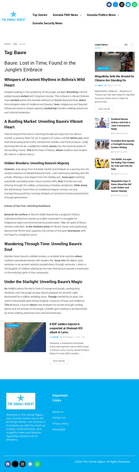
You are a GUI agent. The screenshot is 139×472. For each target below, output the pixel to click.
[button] (67, 15)
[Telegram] (128, 4)
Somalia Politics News (101, 15)
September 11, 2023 (71, 337)
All (126, 44)
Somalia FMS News (65, 15)
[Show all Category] (132, 44)
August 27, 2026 (120, 152)
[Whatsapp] (134, 4)
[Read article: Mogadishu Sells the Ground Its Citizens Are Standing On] (115, 62)
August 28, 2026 (113, 85)
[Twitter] (115, 4)
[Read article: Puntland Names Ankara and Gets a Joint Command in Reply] (102, 123)
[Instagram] (122, 4)
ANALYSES (103, 68)
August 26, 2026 (120, 196)
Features (12, 325)
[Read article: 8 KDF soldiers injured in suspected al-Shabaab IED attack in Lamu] (25, 337)
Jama (100, 85)
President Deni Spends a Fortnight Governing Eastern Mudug (122, 144)
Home (7, 44)
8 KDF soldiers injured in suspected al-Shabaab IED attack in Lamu (66, 328)
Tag (15, 44)
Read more (60, 360)
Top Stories (39, 15)
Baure (22, 44)
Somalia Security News (47, 23)
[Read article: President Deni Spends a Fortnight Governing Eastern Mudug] (102, 144)
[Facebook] (109, 4)
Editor (55, 337)
